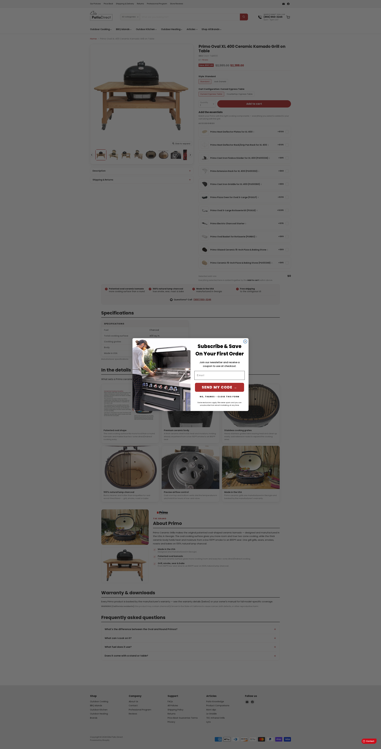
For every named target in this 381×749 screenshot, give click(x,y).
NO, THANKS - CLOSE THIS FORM (219, 396)
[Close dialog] (245, 341)
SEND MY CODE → (219, 387)
